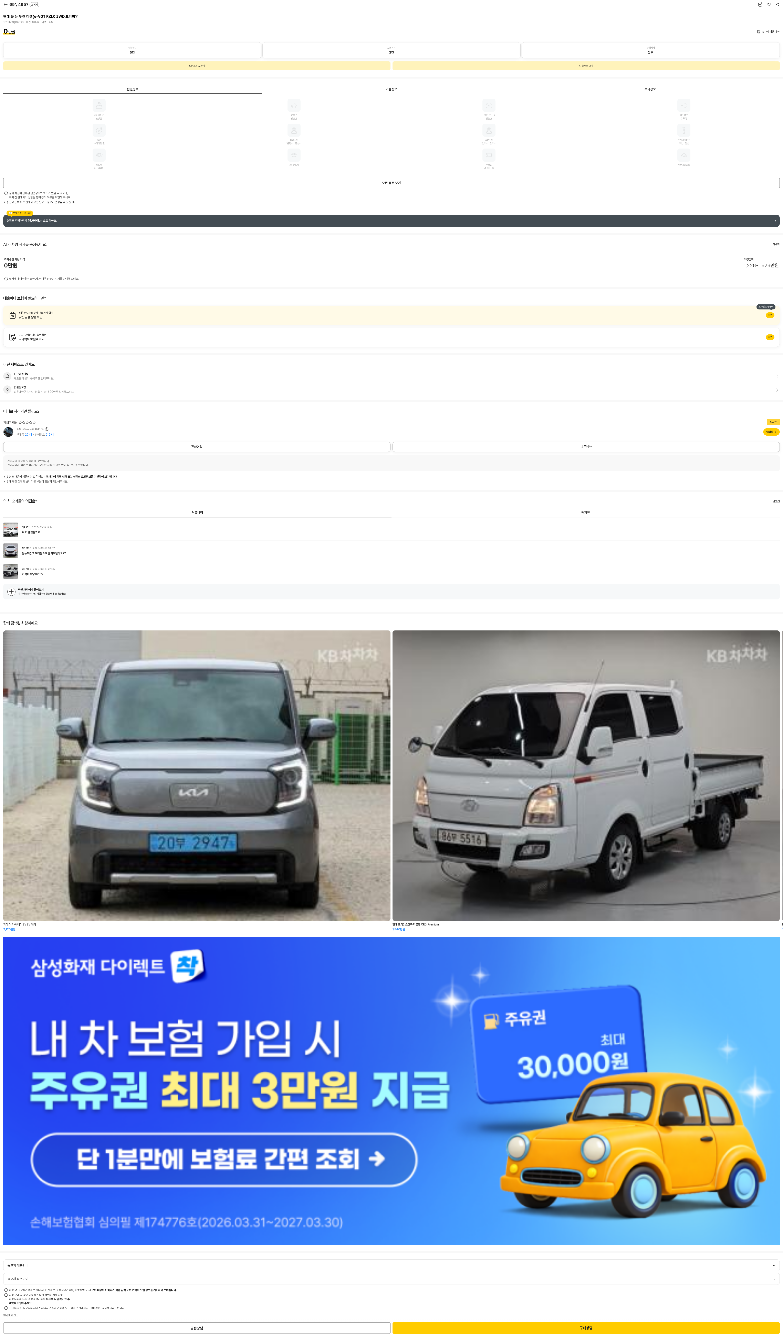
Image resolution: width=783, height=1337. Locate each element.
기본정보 (391, 89)
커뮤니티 (197, 513)
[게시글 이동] (391, 529)
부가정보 (650, 89)
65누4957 (23, 4)
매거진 (585, 513)
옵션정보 (132, 89)
